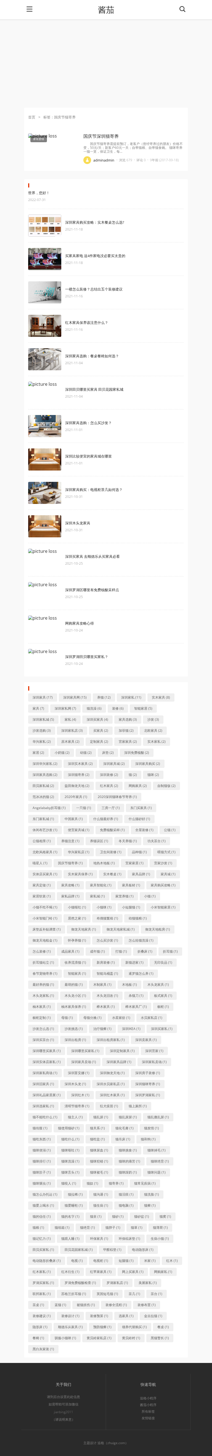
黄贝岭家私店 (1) (99, 1338)
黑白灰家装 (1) (43, 1349)
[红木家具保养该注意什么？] (44, 326)
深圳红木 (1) (80, 1095)
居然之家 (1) (77, 918)
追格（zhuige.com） (112, 1443)
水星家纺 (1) (121, 1017)
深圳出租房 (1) (75, 1039)
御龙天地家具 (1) (83, 929)
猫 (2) (133, 774)
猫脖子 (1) (112, 1227)
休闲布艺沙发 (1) (45, 830)
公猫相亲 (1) (42, 841)
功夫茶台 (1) (156, 841)
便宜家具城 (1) (78, 830)
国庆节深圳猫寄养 (101, 136)
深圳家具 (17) (43, 697)
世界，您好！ (39, 192)
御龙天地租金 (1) (45, 940)
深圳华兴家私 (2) (45, 763)
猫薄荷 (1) (160, 1227)
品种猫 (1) (139, 852)
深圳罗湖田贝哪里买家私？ (86, 656)
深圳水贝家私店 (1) (111, 1084)
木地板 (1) (129, 984)
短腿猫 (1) (126, 1260)
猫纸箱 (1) (62, 1227)
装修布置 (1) (146, 1304)
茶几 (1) (134, 1293)
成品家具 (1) (70, 951)
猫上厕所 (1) (138, 1106)
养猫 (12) (104, 697)
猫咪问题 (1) (156, 1172)
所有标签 (148, 1411)
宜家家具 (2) (128, 741)
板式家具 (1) (163, 995)
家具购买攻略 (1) (163, 885)
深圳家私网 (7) (65, 708)
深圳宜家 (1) (154, 1050)
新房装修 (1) (106, 962)
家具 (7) (38, 708)
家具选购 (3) (128, 719)
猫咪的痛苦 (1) (129, 1161)
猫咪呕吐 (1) (70, 1150)
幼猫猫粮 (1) (138, 918)
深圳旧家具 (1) (43, 1084)
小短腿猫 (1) (131, 907)
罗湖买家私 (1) (43, 1282)
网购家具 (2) (138, 785)
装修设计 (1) (70, 1316)
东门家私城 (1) (43, 818)
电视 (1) (77, 1260)
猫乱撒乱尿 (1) (158, 1117)
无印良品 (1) (163, 962)
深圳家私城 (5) (43, 719)
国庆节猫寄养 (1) (70, 863)
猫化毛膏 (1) (124, 1128)
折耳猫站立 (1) (43, 962)
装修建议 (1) (42, 1316)
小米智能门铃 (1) (45, 918)
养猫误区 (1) (99, 841)
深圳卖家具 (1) (146, 1039)
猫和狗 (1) (148, 1139)
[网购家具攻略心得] (44, 626)
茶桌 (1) (38, 1304)
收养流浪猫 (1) (75, 962)
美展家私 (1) (148, 1282)
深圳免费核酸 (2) (136, 752)
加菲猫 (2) (126, 730)
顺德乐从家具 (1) (70, 1327)
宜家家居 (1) (134, 863)
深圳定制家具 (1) (122, 1050)
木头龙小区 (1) (75, 995)
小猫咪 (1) (104, 907)
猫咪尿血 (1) (99, 1150)
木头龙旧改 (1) (107, 995)
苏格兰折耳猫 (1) (73, 1293)
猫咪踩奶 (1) (128, 1172)
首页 (31, 117)
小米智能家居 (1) (163, 907)
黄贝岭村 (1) (131, 1338)
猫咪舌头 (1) (70, 1172)
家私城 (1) (97, 896)
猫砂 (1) (118, 1216)
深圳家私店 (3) (72, 730)
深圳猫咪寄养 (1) (147, 1084)
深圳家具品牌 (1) (119, 1061)
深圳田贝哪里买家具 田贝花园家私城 (94, 389)
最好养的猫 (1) (43, 984)
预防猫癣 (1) (102, 1327)
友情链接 (148, 1418)
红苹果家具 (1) (101, 1271)
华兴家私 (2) (42, 741)
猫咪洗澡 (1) (70, 1161)
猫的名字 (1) (70, 1216)
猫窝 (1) (165, 1216)
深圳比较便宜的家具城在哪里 (88, 456)
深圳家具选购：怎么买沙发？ (88, 422)
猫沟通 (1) (100, 1194)
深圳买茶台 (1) (43, 1039)
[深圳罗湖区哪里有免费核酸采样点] (44, 593)
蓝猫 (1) (60, 1304)
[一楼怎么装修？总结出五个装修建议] (44, 292)
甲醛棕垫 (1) (112, 1249)
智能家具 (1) (77, 973)
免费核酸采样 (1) (112, 830)
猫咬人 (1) (68, 1183)
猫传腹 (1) (40, 1128)
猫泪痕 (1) (126, 1194)
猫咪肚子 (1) (42, 1172)
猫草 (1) (136, 1227)
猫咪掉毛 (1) (156, 1150)
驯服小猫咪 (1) (65, 1338)
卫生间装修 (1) (110, 852)
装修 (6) (118, 708)
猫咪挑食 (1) (128, 1150)
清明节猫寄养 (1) (77, 1106)
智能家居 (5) (143, 708)
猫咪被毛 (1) (99, 1172)
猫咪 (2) (153, 774)
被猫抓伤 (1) (86, 1304)
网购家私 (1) (163, 1271)
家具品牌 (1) (141, 874)
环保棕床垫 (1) (129, 1238)
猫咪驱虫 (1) (42, 1183)
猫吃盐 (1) (97, 1139)
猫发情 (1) (151, 1128)
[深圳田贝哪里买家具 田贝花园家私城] (44, 393)
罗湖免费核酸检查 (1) (80, 1282)
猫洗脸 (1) (151, 1194)
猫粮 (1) (38, 1227)
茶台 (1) (156, 1293)
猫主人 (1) (75, 1117)
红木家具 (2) (109, 785)
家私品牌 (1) (70, 896)
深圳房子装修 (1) (147, 1073)
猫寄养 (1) (116, 1183)
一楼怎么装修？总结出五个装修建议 (94, 289)
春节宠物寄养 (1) (45, 973)
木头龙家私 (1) (43, 995)
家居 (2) (38, 752)
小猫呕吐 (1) (77, 907)
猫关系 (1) (97, 1128)
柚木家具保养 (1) (73, 1006)
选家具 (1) (126, 1316)
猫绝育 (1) (87, 1227)
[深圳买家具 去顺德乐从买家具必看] (44, 560)
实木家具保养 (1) (80, 874)
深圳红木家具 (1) (112, 1095)
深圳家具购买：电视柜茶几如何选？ (94, 489)
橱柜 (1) (163, 1006)
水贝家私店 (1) (151, 1017)
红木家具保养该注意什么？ (86, 322)
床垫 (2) (108, 752)
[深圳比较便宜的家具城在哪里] (44, 459)
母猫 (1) (67, 1017)
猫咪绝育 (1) (160, 1161)
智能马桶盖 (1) (107, 973)
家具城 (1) (168, 874)
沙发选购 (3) (42, 730)
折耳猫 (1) (170, 951)
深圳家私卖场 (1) (154, 1061)
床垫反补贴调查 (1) (47, 929)
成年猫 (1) (97, 951)
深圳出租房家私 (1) (111, 1039)
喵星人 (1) (40, 863)
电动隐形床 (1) (142, 1249)
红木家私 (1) (42, 1271)
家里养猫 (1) (124, 896)
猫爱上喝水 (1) (43, 1205)
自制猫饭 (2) (166, 785)
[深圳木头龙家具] (44, 526)
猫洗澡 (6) (94, 708)
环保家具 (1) (99, 1238)
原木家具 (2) (70, 741)
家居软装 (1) (42, 896)
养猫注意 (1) (70, 841)
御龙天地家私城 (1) (121, 929)
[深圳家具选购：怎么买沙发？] (44, 426)
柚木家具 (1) (42, 1006)
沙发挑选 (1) (74, 1028)
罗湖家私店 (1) (117, 1282)
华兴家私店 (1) (78, 852)
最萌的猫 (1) (74, 984)
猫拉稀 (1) (75, 1194)
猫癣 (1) (150, 1205)
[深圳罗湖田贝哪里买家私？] (44, 660)
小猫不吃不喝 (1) (45, 907)
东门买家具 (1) (141, 807)
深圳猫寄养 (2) (78, 774)
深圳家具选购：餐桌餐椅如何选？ (92, 355)
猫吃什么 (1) (70, 1139)
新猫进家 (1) (134, 962)
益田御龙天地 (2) (77, 785)
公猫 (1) (170, 830)
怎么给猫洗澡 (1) (141, 940)
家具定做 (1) (42, 885)
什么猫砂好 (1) (139, 818)
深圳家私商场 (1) (45, 1073)
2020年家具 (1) (76, 796)
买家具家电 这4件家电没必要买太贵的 (95, 255)
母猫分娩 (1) (92, 1017)
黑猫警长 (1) (160, 1338)
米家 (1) (150, 1260)
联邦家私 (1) (42, 1293)
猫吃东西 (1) (42, 1139)
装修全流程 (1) (116, 1304)
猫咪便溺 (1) (42, 1150)
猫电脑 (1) (126, 1205)
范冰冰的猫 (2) (43, 796)
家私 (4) (70, 719)
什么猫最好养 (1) (105, 818)
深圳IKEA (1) (131, 1028)
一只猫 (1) (83, 807)
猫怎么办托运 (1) (45, 1194)
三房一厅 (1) (111, 807)
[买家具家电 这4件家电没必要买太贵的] (44, 259)
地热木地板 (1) (104, 863)
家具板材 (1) (131, 885)
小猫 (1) (150, 896)
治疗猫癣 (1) (102, 1028)
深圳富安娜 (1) (78, 1073)
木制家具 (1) (102, 984)
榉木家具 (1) (106, 1006)
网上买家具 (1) (133, 1271)
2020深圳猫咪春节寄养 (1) (117, 796)
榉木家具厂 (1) (136, 1006)
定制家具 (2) (99, 741)
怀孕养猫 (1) (77, 940)
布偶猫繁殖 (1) (107, 918)
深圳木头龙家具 (77, 522)
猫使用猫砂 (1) (69, 1128)
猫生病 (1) (100, 1205)
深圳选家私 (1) (43, 1106)
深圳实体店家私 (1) (47, 1061)
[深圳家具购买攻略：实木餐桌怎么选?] (44, 226)
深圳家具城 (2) (114, 763)
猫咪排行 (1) (42, 1161)
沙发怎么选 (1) (43, 1028)
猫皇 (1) (96, 1216)
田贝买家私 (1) (43, 1249)
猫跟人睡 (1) (70, 1238)
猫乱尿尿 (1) (128, 1117)
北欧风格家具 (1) (45, 852)
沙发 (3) (153, 719)
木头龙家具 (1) (158, 984)
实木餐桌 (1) (112, 874)
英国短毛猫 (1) (107, 1293)
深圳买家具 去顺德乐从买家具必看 (92, 556)
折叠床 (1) (144, 951)
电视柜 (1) (100, 1260)
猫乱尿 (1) (100, 1117)
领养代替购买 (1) (134, 1327)
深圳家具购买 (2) (147, 763)
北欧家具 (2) (153, 730)
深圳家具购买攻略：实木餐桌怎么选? (94, 222)
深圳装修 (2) (109, 774)
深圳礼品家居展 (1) (47, 1095)
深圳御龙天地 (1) (112, 1073)
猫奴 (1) (92, 1183)
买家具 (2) (100, 730)
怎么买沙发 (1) (107, 940)
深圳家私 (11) (131, 697)
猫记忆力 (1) (42, 1238)
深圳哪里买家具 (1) (47, 1050)
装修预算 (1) (99, 1316)
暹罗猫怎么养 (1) (141, 973)
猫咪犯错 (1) (99, 1161)
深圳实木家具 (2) (80, 763)
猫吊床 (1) (122, 1139)
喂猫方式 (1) (166, 852)
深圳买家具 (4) (97, 719)
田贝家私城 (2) (43, 785)
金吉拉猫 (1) (153, 1316)
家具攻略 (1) (70, 885)
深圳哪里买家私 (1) (85, 1050)
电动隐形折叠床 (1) (47, 1260)
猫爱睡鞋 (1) (74, 1205)
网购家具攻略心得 (79, 623)
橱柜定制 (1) (42, 1017)
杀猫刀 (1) (136, 995)
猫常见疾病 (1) (145, 1183)
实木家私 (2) (156, 741)
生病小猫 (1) (160, 1238)
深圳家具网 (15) (75, 697)
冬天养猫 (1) (128, 841)
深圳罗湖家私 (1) (147, 1095)
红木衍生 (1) (70, 1271)
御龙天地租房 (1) (157, 929)
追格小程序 (148, 1398)
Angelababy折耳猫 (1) (49, 807)
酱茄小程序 (148, 1404)
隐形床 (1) (40, 1327)
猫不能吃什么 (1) (45, 1117)
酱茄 (106, 10)
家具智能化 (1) (101, 885)
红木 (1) (172, 1260)
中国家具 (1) (74, 818)
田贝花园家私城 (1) (79, 1249)
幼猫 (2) (86, 752)
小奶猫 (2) (62, 752)
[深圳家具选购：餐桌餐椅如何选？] (44, 359)
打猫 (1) (121, 951)
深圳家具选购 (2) (45, 774)
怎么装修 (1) (42, 951)
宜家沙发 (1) (163, 863)
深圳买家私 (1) (162, 1028)
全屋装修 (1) (144, 830)
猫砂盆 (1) (141, 1216)
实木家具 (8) (161, 697)
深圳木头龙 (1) (75, 1084)
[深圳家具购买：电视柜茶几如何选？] (44, 493)
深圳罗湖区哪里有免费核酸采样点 (92, 589)
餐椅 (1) (38, 1338)
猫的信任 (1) (42, 1216)
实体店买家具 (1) (45, 874)
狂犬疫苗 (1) (109, 1106)
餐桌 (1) (163, 1327)
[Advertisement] (106, 63)
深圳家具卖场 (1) (83, 1061)
